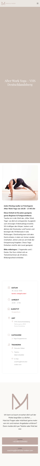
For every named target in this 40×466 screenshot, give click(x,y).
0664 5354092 (19, 355)
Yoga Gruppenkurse (20, 339)
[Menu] (37, 3)
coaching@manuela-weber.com (21, 363)
